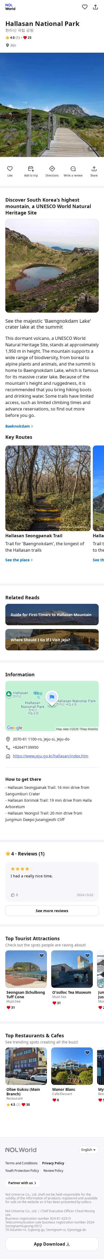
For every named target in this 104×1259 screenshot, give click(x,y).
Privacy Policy (53, 1163)
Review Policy (53, 1170)
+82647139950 (25, 747)
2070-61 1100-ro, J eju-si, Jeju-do (41, 739)
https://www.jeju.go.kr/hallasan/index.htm (50, 756)
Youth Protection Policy (22, 1170)
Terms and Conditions (21, 1163)
